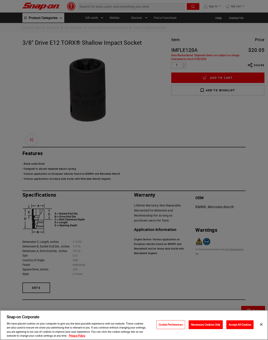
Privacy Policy (77, 335)
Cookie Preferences (171, 324)
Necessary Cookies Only (205, 324)
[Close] (261, 324)
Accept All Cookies (240, 324)
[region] (134, 325)
